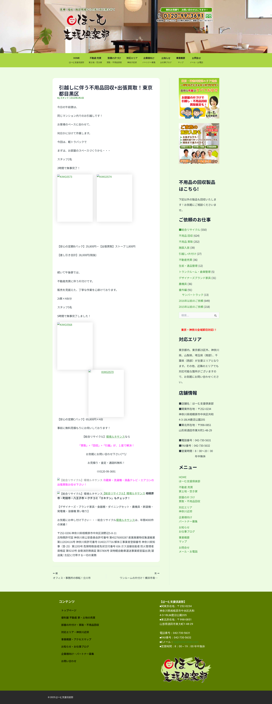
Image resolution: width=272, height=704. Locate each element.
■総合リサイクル (189, 230)
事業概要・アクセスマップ (76, 639)
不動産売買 (185, 260)
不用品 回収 (186, 236)
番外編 (183, 290)
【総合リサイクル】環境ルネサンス (123, 493)
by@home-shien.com (185, 641)
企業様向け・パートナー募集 (77, 654)
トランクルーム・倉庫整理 (195, 272)
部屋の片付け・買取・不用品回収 (80, 625)
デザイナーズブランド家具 (195, 278)
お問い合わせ (68, 661)
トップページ (68, 610)
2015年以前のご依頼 (191, 307)
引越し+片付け (187, 254)
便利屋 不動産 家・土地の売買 (78, 617)
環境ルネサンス (115, 436)
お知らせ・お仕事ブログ (75, 646)
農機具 (183, 284)
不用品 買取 (186, 241)
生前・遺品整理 (188, 266)
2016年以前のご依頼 (191, 301)
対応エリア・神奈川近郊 (75, 632)
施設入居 (184, 247)
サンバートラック (192, 295)
